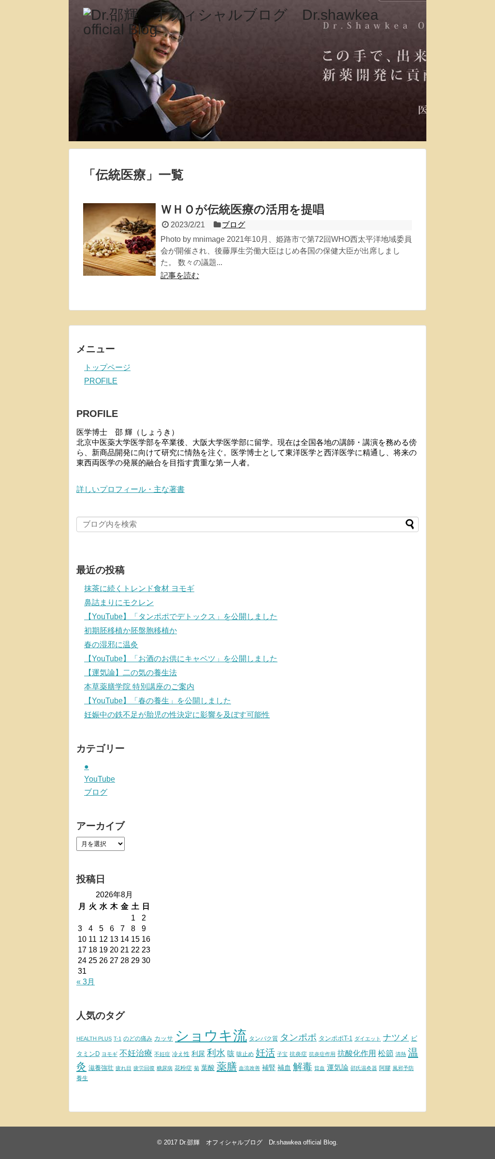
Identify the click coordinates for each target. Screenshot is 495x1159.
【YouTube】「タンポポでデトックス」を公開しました (180, 616)
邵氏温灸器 (363, 1068)
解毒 (302, 1066)
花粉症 (183, 1068)
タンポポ (298, 1037)
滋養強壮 (101, 1067)
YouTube (99, 779)
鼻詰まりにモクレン (119, 602)
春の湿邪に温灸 (111, 644)
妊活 (265, 1052)
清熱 (400, 1054)
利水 (216, 1053)
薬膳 (227, 1066)
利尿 (198, 1053)
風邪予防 (403, 1068)
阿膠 (385, 1068)
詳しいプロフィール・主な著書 (130, 489)
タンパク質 (263, 1038)
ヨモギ (109, 1054)
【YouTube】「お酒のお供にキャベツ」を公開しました (180, 658)
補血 (284, 1067)
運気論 (338, 1067)
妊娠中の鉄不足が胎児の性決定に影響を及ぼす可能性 (177, 715)
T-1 (117, 1038)
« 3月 (85, 982)
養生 (82, 1078)
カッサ (163, 1038)
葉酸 (208, 1067)
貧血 (319, 1068)
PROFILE (100, 381)
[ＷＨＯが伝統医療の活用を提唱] (119, 239)
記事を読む (179, 275)
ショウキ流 (211, 1035)
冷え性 (180, 1054)
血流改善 (249, 1068)
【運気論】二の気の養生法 (130, 673)
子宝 (282, 1054)
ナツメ (396, 1037)
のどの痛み (137, 1038)
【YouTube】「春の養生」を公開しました (157, 701)
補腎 (269, 1067)
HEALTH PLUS (94, 1038)
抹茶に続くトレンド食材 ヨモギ (139, 588)
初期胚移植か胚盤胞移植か (130, 630)
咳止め (245, 1054)
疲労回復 (144, 1068)
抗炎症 (298, 1054)
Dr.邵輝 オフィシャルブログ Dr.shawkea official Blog (257, 1142)
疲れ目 (123, 1068)
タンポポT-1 (335, 1038)
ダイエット (367, 1038)
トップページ (107, 367)
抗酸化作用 (356, 1053)
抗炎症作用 (322, 1054)
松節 (385, 1053)
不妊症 (162, 1054)
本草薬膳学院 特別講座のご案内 (139, 687)
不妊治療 (135, 1053)
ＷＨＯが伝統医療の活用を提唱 (242, 209)
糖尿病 (165, 1068)
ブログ (233, 225)
